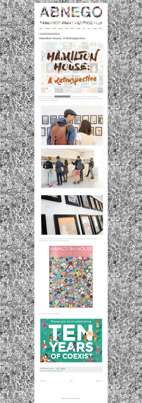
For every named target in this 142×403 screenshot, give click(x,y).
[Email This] (57, 369)
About (41, 28)
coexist (45, 370)
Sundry (78, 28)
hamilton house (56, 370)
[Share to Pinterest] (64, 369)
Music (72, 28)
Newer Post (43, 381)
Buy (84, 28)
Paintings (47, 28)
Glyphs (54, 28)
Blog (100, 28)
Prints (66, 28)
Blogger (78, 398)
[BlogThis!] (59, 369)
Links (88, 28)
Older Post (99, 381)
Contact (95, 28)
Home (71, 381)
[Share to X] (61, 369)
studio (61, 370)
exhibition (50, 370)
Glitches (61, 28)
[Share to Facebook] (62, 369)
